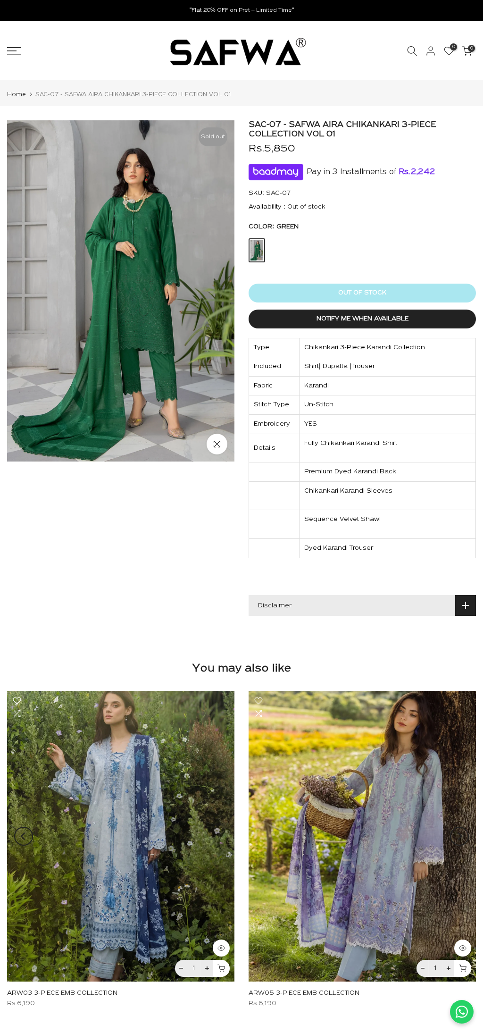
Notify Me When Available (362, 318)
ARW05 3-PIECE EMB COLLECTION (304, 993)
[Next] (459, 836)
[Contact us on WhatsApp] (462, 1012)
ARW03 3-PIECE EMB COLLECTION (62, 993)
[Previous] (23, 836)
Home (16, 95)
